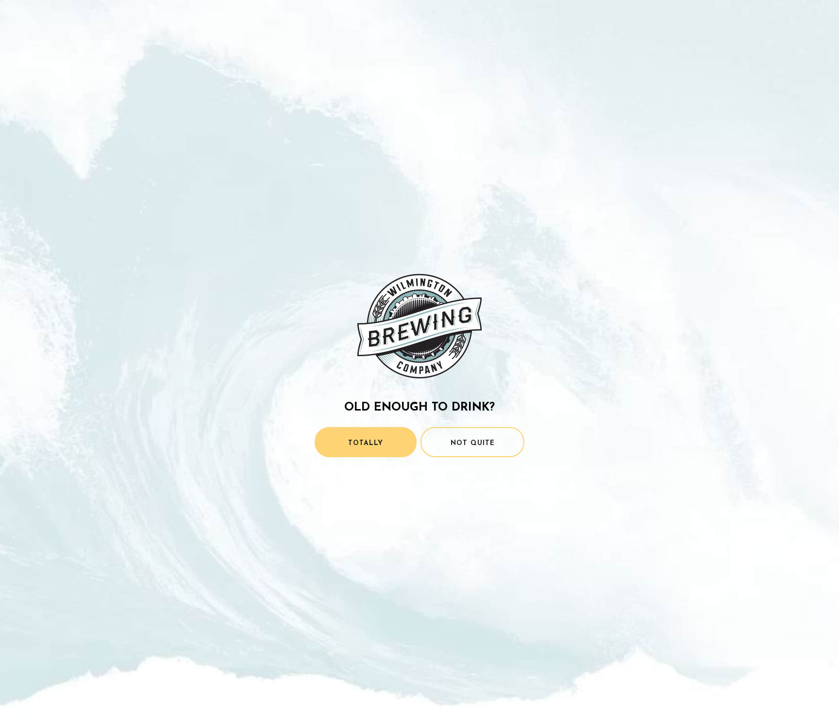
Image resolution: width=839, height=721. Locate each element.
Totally (365, 443)
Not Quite (473, 443)
